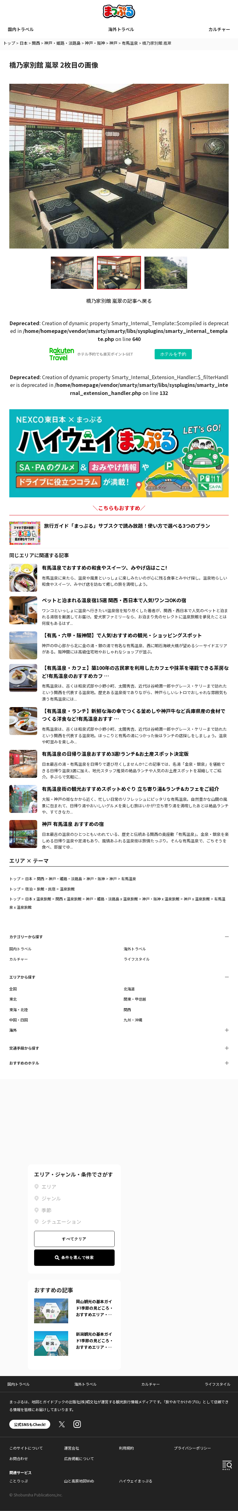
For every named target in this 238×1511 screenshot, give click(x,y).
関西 (36, 43)
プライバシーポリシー (192, 1447)
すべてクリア (74, 1239)
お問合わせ (18, 1458)
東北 (13, 999)
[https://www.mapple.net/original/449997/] (23, 711)
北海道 (129, 988)
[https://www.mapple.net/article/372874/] (23, 600)
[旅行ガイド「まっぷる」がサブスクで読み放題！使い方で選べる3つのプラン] (24, 533)
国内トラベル (21, 29)
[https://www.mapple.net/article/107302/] (23, 635)
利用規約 (126, 1447)
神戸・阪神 (95, 43)
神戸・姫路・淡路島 (62, 43)
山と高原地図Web (79, 1480)
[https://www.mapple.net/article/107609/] (23, 567)
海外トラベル (121, 29)
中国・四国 (18, 1019)
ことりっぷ (18, 1480)
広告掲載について (79, 1458)
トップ (9, 43)
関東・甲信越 (135, 999)
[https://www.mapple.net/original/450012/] (23, 667)
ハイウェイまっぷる (135, 1480)
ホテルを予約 (173, 354)
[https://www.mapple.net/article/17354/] (23, 823)
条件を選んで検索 (77, 1257)
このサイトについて (26, 1447)
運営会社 (71, 1447)
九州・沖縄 (133, 1019)
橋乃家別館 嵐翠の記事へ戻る (119, 300)
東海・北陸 (18, 1009)
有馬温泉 (130, 43)
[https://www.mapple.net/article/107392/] (23, 788)
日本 (24, 43)
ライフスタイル (137, 959)
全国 (13, 988)
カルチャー (219, 29)
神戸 (113, 43)
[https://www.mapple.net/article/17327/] (23, 753)
